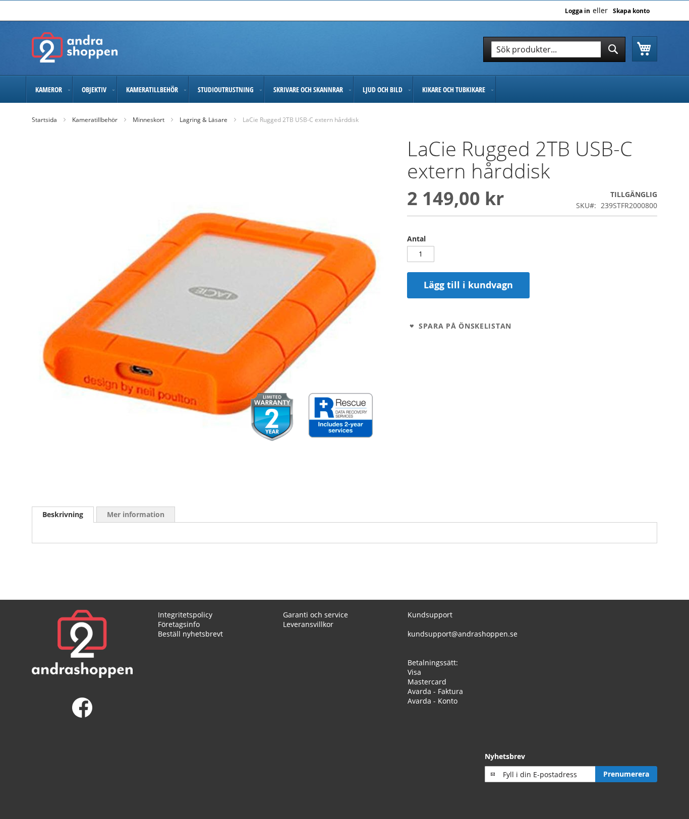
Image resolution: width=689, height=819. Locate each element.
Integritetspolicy (185, 614)
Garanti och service (315, 614)
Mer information (135, 514)
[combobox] (554, 49)
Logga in (577, 11)
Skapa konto (631, 11)
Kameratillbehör (95, 119)
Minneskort (148, 119)
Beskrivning (62, 514)
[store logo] (75, 47)
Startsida (44, 119)
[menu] (344, 89)
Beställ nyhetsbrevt (190, 634)
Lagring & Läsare (203, 119)
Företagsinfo (179, 624)
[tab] (63, 515)
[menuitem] (49, 89)
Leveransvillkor (308, 624)
